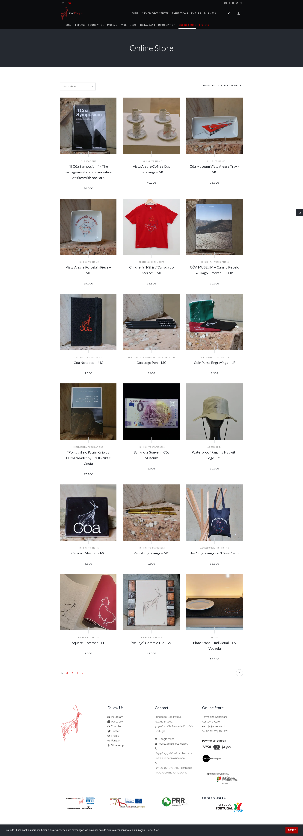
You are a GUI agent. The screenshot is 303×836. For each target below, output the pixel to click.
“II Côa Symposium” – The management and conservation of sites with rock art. (88, 172)
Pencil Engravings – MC (151, 553)
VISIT (135, 13)
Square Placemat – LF (88, 643)
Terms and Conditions (215, 716)
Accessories (207, 357)
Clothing (144, 262)
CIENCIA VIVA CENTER (155, 13)
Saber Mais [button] (153, 830)
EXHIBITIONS (180, 13)
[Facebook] (229, 3)
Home (158, 161)
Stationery (95, 357)
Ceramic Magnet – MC (88, 553)
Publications (88, 161)
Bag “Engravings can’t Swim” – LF (214, 553)
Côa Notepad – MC (88, 362)
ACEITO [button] (292, 830)
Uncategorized (166, 357)
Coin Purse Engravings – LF (214, 362)
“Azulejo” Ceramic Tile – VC (151, 643)
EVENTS (196, 13)
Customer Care (211, 721)
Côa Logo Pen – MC (151, 362)
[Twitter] (237, 3)
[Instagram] (225, 3)
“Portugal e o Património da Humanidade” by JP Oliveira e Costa (88, 458)
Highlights (147, 161)
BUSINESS (210, 13)
